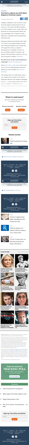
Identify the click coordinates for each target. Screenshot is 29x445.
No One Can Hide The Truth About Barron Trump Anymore (6, 308)
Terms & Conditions (19, 166)
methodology (7, 90)
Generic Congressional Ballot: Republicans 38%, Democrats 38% (17, 219)
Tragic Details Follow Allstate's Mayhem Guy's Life (21, 326)
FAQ (17, 164)
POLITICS (3, 11)
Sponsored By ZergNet (23, 252)
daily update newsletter (19, 346)
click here (19, 56)
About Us (5, 164)
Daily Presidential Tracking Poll (13, 388)
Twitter (20, 69)
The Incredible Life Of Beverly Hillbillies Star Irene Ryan (20, 288)
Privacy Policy (10, 166)
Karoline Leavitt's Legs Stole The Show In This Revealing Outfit (6, 270)
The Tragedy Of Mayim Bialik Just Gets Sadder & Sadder (21, 308)
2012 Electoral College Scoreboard (13, 156)
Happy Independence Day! (11, 399)
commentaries (10, 350)
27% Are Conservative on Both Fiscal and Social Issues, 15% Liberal (18, 241)
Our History (11, 164)
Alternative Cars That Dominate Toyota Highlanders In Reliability (7, 326)
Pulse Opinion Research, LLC (9, 88)
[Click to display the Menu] (2, 2)
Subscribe (21, 110)
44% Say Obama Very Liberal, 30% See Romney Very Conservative (18, 230)
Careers (11, 167)
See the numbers (14, 376)
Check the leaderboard (15, 62)
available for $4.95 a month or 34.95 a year (19, 351)
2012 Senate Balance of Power (11, 190)
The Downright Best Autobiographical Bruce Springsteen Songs (21, 270)
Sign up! (14, 127)
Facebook (3, 72)
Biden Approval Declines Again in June (15, 394)
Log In (26, 1)
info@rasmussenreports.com (10, 175)
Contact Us (17, 167)
